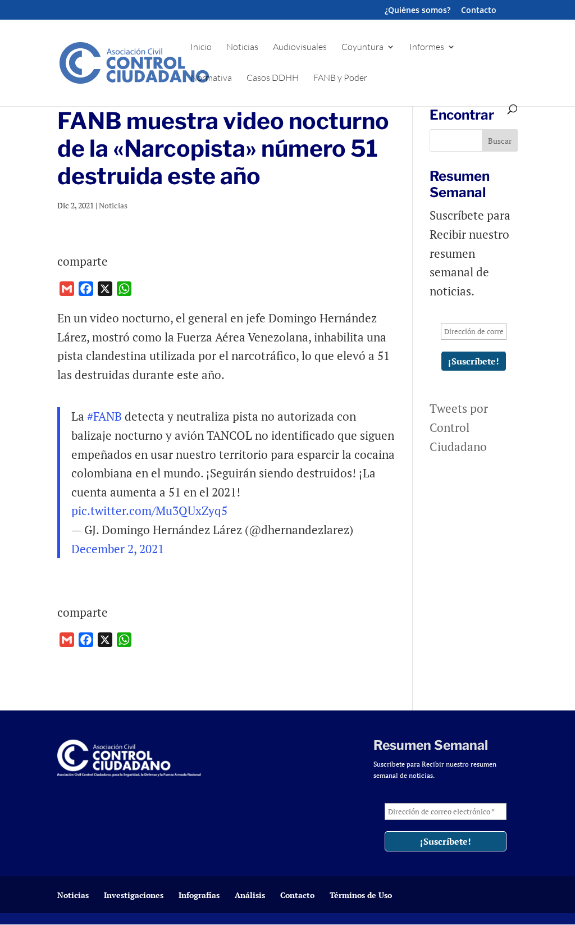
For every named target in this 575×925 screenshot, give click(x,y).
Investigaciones (133, 895)
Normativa (211, 78)
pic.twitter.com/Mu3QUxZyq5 (149, 510)
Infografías (199, 895)
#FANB (104, 416)
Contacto (478, 10)
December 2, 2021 (117, 549)
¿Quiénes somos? (417, 10)
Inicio (201, 47)
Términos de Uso (361, 895)
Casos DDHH (273, 78)
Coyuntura (362, 47)
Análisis (250, 895)
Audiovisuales (300, 47)
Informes (426, 47)
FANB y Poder (340, 78)
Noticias (242, 47)
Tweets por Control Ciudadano (459, 427)
